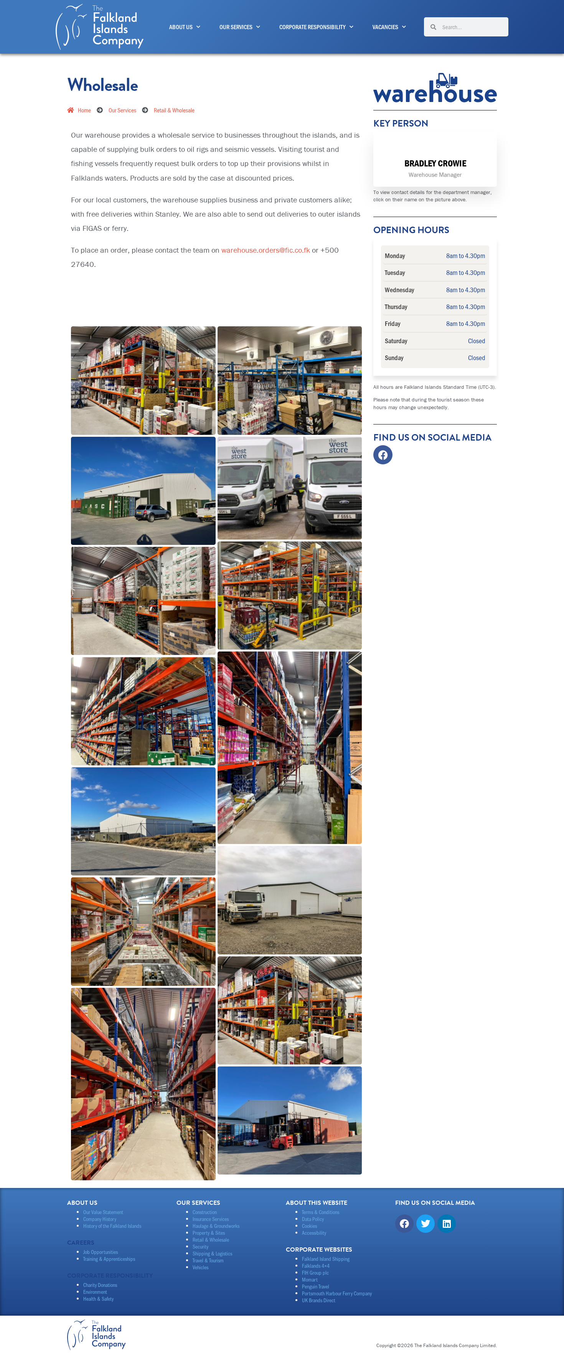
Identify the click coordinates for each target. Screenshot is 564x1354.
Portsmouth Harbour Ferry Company (337, 1293)
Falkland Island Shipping (326, 1258)
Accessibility (314, 1232)
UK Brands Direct (318, 1300)
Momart (310, 1279)
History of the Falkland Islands (112, 1225)
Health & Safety (98, 1298)
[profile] (435, 151)
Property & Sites (209, 1232)
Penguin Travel (315, 1286)
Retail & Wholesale (211, 1239)
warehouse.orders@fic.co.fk (265, 250)
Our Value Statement (103, 1212)
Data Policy (313, 1218)
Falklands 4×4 (316, 1265)
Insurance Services (211, 1218)
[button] (216, 316)
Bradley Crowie (435, 163)
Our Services (235, 27)
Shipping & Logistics (212, 1253)
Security (200, 1246)
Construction (205, 1212)
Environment (95, 1291)
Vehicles (200, 1267)
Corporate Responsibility (312, 27)
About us (181, 27)
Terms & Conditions (320, 1212)
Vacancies (385, 27)
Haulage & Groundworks (216, 1225)
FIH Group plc (315, 1272)
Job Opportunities (100, 1251)
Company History (99, 1218)
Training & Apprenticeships (109, 1258)
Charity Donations (100, 1284)
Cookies (309, 1225)
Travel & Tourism (208, 1260)
